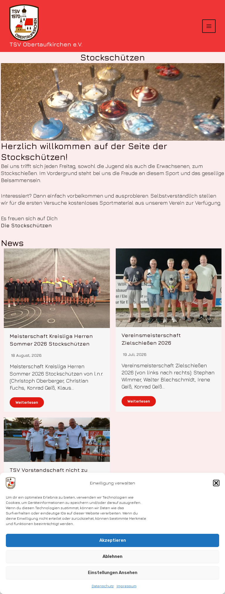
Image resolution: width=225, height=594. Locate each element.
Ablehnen (112, 556)
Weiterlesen (27, 402)
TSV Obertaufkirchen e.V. (46, 44)
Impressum (127, 586)
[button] (216, 483)
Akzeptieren (112, 540)
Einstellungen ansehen (112, 572)
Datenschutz (103, 586)
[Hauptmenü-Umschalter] (209, 26)
